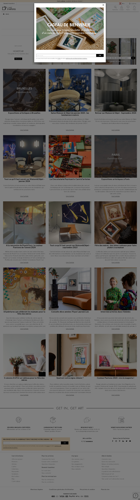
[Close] (103, 5)
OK (100, 55)
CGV (59, 58)
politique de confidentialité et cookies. (76, 58)
